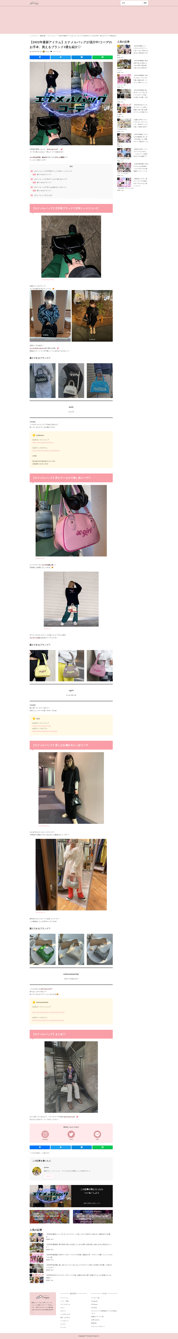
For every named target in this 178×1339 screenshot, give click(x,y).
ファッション (57, 51)
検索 (145, 3)
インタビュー (64, 1320)
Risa (52, 1239)
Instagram (94, 1301)
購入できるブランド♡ (42, 174)
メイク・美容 (64, 1301)
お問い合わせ (95, 1320)
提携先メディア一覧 (97, 1316)
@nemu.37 (47, 628)
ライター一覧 (95, 1298)
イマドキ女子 (36, 1153)
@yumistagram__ (44, 825)
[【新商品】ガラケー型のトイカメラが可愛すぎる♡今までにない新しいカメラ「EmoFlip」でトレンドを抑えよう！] (124, 182)
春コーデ (46, 1153)
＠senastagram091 (50, 339)
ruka (52, 1280)
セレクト (63, 1311)
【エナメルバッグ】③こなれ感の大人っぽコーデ (48, 187)
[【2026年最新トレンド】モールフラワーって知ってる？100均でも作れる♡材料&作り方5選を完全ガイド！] (37, 1237)
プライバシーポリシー (98, 1326)
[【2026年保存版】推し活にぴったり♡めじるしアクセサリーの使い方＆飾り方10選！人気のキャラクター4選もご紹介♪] (37, 1268)
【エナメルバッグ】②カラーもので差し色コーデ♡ (49, 179)
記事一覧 (49, 1176)
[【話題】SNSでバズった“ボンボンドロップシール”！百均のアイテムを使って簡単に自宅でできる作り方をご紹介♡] (124, 123)
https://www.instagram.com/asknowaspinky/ (48, 1020)
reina (122, 131)
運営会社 (94, 1323)
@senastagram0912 (48, 279)
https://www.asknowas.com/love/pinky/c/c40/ (48, 1012)
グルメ (62, 1307)
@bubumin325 (40, 558)
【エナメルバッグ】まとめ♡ (42, 195)
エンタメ (63, 1324)
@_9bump (92, 339)
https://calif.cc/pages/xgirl (41, 726)
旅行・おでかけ (65, 1317)
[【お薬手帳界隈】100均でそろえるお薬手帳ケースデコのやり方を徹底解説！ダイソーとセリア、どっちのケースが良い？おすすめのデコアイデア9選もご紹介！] (124, 167)
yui (122, 146)
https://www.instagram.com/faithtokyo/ (46, 450)
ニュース (63, 1327)
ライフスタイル (65, 1304)
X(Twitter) (94, 1304)
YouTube (94, 1307)
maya (122, 190)
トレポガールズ (65, 1314)
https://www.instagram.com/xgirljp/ (44, 731)
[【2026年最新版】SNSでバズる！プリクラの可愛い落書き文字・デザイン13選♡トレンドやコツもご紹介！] (37, 1258)
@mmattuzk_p (40, 912)
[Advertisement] (89, 20)
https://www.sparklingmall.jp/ (42, 442)
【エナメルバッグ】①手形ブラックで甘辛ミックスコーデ (51, 171)
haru (122, 175)
